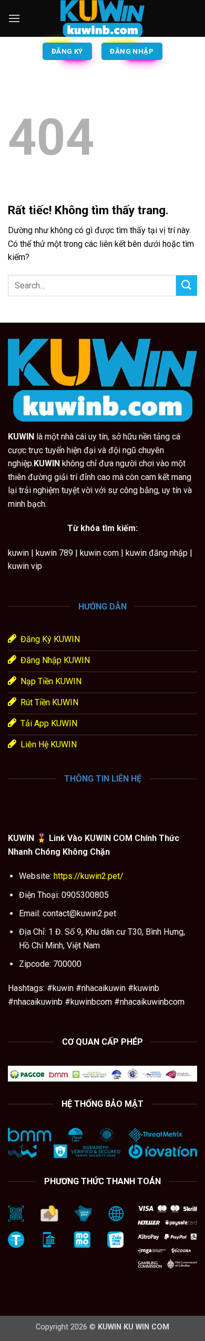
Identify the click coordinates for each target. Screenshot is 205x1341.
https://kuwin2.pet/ (88, 876)
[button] (14, 18)
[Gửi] (186, 285)
